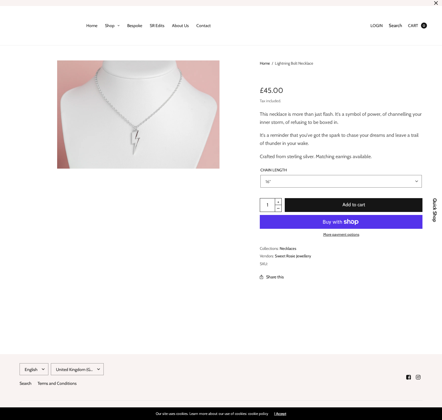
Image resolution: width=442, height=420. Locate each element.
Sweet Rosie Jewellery (293, 255)
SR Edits (157, 25)
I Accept (280, 413)
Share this (275, 277)
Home (91, 25)
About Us (180, 25)
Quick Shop (434, 210)
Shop (110, 25)
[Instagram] (418, 377)
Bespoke (134, 25)
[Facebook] (408, 377)
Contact (203, 25)
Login (376, 25)
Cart (413, 25)
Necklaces (288, 248)
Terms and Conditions (57, 383)
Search (395, 25)
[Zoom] (138, 114)
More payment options (341, 234)
